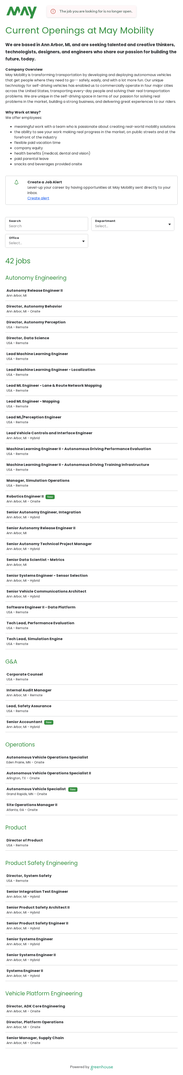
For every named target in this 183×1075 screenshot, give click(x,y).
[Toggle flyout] (169, 224)
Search (15, 221)
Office (14, 238)
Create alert (38, 198)
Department (105, 221)
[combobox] (95, 226)
